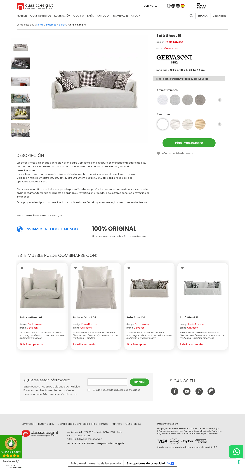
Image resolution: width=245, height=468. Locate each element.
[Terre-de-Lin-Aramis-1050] (175, 100)
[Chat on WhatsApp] (236, 451)
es (183, 6)
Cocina (78, 15)
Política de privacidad (128, 389)
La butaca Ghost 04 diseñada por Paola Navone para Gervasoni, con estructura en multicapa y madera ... (96, 335)
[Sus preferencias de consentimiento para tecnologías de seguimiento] (238, 461)
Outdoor (103, 15)
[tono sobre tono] (163, 124)
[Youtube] (187, 394)
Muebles (22, 15)
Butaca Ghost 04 (84, 317)
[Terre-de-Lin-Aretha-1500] (188, 100)
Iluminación (62, 15)
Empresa (28, 424)
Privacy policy (45, 424)
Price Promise (99, 424)
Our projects (133, 424)
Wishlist (23, 268)
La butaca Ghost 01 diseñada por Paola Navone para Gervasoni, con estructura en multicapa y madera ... (42, 335)
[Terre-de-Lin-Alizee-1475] (200, 100)
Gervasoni (171, 48)
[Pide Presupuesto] (42, 288)
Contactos (150, 5)
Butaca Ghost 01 (31, 317)
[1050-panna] (188, 124)
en (173, 6)
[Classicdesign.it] (35, 7)
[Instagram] (211, 394)
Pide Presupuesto (189, 143)
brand (29, 327)
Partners (117, 424)
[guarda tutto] (220, 100)
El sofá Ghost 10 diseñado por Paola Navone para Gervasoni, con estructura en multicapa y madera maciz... (149, 335)
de (178, 6)
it (169, 6)
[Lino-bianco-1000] (163, 100)
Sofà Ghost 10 (135, 317)
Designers (219, 15)
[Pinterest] (199, 394)
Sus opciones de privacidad (146, 463)
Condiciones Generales (73, 424)
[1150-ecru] (200, 124)
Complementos (40, 15)
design (31, 324)
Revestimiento (167, 90)
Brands (203, 15)
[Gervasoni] (174, 59)
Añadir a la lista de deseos (177, 153)
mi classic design (201, 6)
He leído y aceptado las (115, 389)
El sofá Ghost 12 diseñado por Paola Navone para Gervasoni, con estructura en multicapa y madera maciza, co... (202, 335)
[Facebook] (174, 394)
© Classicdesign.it (44, 434)
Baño (90, 15)
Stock (135, 15)
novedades (120, 15)
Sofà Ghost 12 (189, 317)
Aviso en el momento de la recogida (96, 463)
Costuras (163, 114)
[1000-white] (175, 124)
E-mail (109, 382)
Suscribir (139, 382)
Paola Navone (174, 42)
